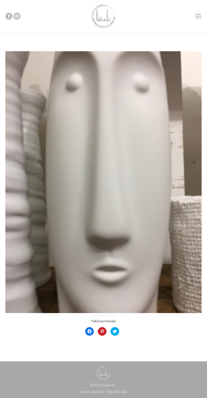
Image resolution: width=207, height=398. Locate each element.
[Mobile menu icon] (198, 16)
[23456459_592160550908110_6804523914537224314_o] (103, 182)
